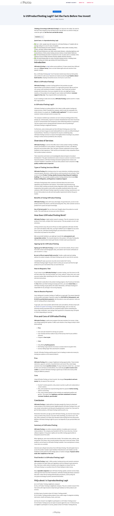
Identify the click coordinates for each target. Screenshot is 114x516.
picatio (61, 19)
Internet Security (71, 2)
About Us (81, 2)
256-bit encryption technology (44, 306)
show (42, 36)
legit (48, 66)
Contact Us (90, 2)
